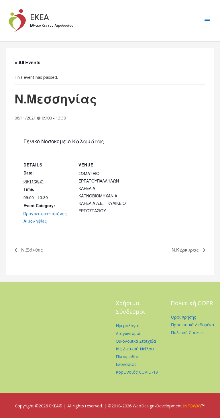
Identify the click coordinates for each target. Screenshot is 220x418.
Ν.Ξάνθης (31, 249)
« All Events (27, 62)
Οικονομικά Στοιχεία (136, 341)
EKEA (39, 17)
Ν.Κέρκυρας (186, 249)
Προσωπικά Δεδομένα (192, 324)
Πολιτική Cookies (187, 332)
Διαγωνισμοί (128, 333)
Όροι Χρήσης (183, 317)
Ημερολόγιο (128, 325)
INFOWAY (192, 406)
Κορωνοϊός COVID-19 (137, 372)
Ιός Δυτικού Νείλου (135, 349)
